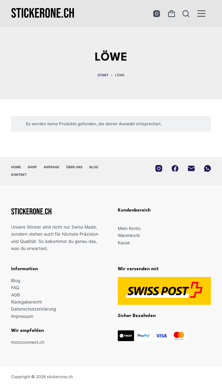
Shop (32, 167)
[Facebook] (175, 168)
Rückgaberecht (26, 302)
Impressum (22, 316)
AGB (15, 295)
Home (16, 167)
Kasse (124, 242)
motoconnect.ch (27, 342)
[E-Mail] (191, 168)
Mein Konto (129, 228)
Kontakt (19, 175)
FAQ (15, 287)
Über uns (74, 167)
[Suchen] (185, 13)
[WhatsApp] (207, 168)
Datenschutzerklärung (33, 309)
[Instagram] (156, 13)
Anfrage (51, 167)
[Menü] (201, 13)
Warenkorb (129, 235)
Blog (93, 167)
